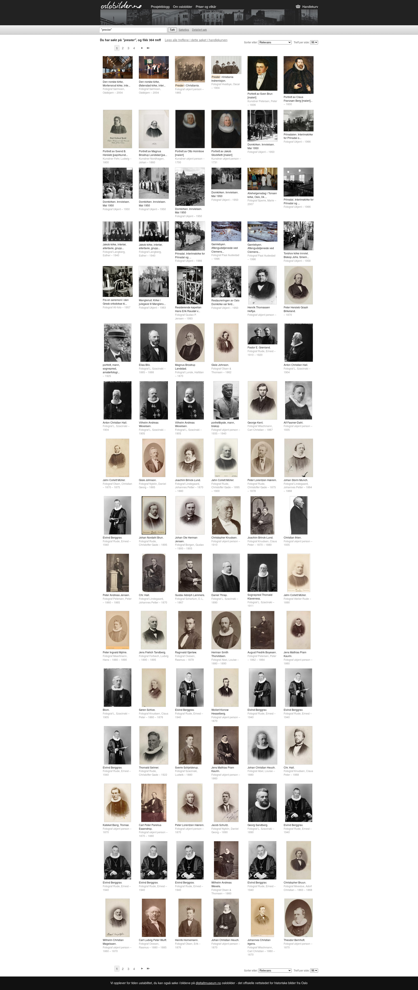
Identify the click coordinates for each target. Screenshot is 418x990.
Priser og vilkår (206, 6)
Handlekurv (310, 6)
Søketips (184, 29)
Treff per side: (302, 42)
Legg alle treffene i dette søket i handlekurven (196, 40)
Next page (142, 48)
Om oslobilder (182, 6)
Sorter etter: (251, 42)
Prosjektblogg (160, 6)
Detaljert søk (199, 29)
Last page (148, 48)
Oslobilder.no (121, 4)
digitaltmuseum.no (208, 983)
